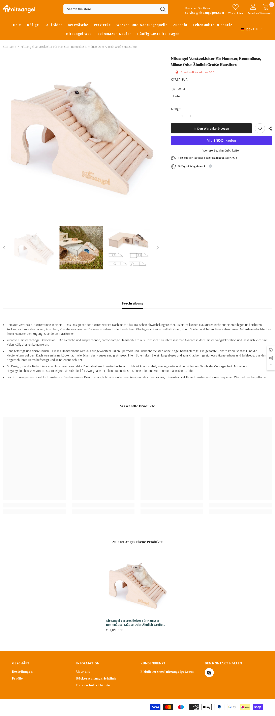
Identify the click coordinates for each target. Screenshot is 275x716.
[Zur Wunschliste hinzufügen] (260, 128)
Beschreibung (132, 303)
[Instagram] (209, 672)
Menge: (176, 109)
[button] (4, 248)
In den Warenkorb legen (211, 128)
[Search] (115, 9)
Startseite (9, 47)
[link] (34, 505)
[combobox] (110, 9)
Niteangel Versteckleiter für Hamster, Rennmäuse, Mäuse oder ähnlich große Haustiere (134, 622)
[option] (81, 133)
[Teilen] (268, 128)
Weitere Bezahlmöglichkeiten (221, 150)
